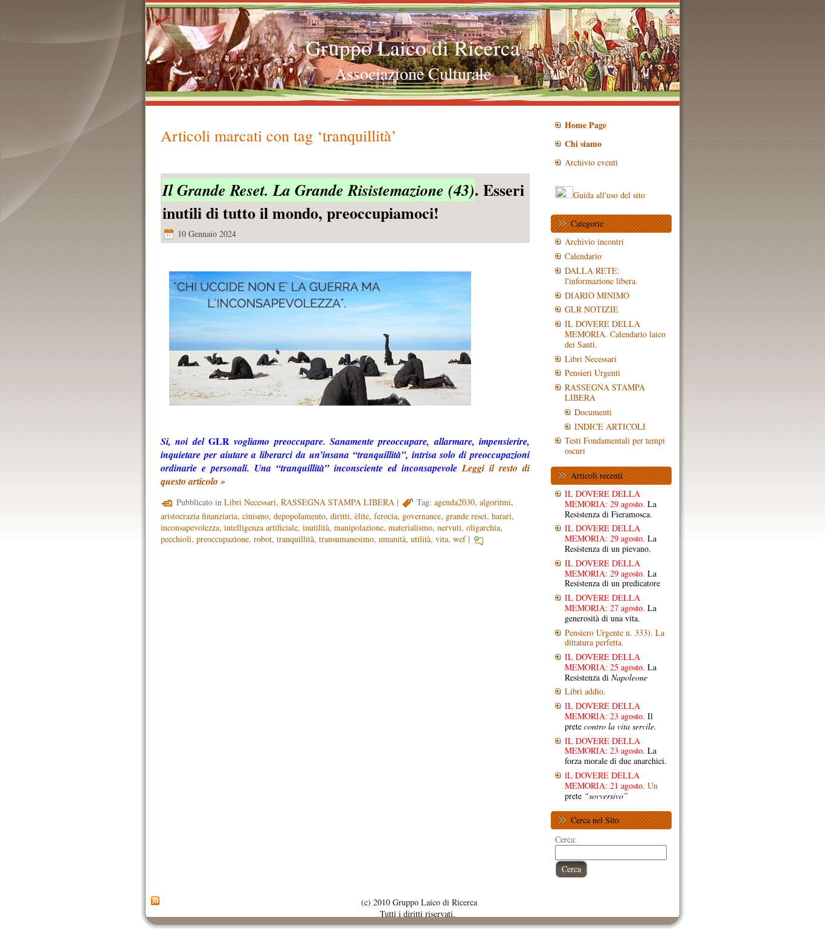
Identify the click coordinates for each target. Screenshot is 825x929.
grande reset (466, 516)
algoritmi (495, 502)
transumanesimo (346, 539)
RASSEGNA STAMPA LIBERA (337, 502)
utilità (421, 539)
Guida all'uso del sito (609, 195)
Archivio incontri (594, 241)
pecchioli (176, 539)
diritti (340, 516)
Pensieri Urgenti (592, 372)
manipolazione (359, 527)
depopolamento (300, 516)
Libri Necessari (250, 502)
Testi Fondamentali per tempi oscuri (615, 445)
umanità (392, 539)
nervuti (449, 527)
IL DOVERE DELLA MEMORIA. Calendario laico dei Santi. (615, 334)
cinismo (255, 516)
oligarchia (483, 527)
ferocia (385, 516)
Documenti (593, 412)
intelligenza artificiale (261, 527)
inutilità (316, 527)
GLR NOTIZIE (591, 309)
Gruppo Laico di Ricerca (413, 47)
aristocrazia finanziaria (199, 516)
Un (611, 785)
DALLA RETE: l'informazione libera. (601, 275)
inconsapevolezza (190, 527)
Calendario (583, 256)
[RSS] (155, 901)
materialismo (410, 527)
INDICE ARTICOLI (610, 426)
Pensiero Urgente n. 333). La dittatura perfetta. (614, 638)
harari (502, 516)
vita (441, 539)
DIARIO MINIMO (597, 295)
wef (459, 539)
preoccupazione (222, 539)
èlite (362, 516)
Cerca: (566, 839)
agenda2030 (454, 502)
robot (263, 539)
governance (421, 516)
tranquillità (295, 539)
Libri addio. (585, 691)
